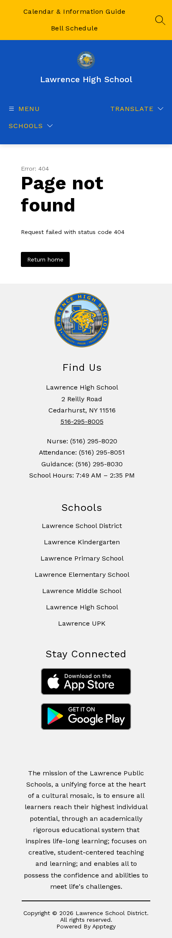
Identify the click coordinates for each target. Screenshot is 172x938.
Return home (45, 259)
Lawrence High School (82, 607)
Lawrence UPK (82, 623)
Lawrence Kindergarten (82, 542)
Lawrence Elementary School (82, 574)
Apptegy (104, 926)
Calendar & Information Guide (74, 11)
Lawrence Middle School (81, 591)
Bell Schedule (74, 28)
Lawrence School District (82, 526)
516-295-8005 (82, 421)
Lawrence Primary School (82, 558)
